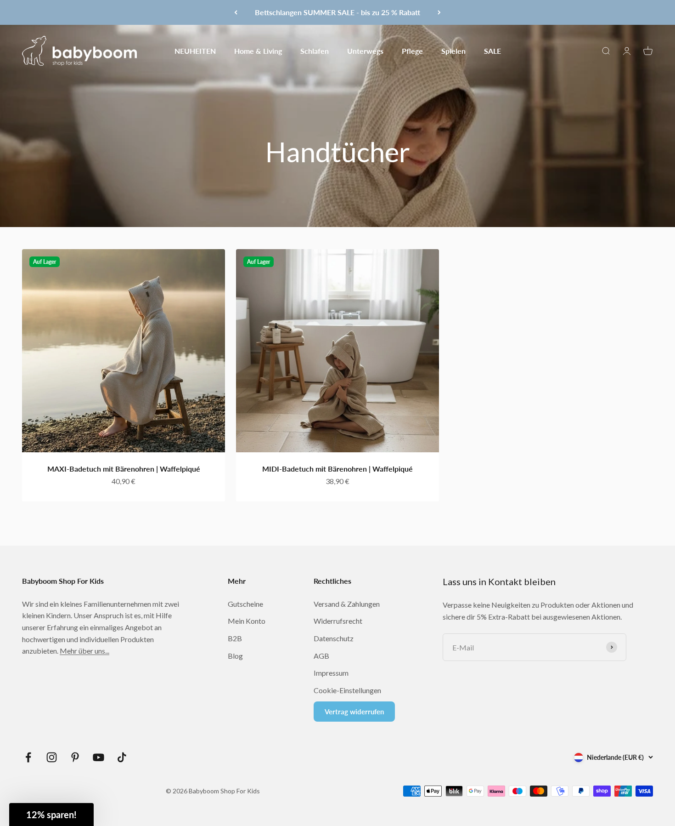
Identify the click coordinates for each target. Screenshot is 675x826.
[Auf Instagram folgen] (51, 757)
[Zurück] (235, 12)
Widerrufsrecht (338, 620)
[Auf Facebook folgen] (28, 757)
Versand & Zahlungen (347, 603)
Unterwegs (365, 50)
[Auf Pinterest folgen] (75, 757)
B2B (235, 638)
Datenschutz (334, 638)
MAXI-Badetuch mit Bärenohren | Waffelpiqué (123, 468)
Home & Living (258, 50)
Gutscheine (245, 603)
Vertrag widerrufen (354, 711)
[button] (51, 814)
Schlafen (314, 50)
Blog (235, 655)
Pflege (412, 50)
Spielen (453, 50)
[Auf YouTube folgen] (98, 757)
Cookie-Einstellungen (347, 690)
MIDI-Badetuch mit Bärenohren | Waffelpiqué (337, 468)
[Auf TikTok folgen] (122, 757)
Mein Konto (246, 620)
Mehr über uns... (84, 650)
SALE (492, 50)
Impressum (331, 672)
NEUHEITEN (195, 50)
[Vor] (439, 12)
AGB (321, 655)
